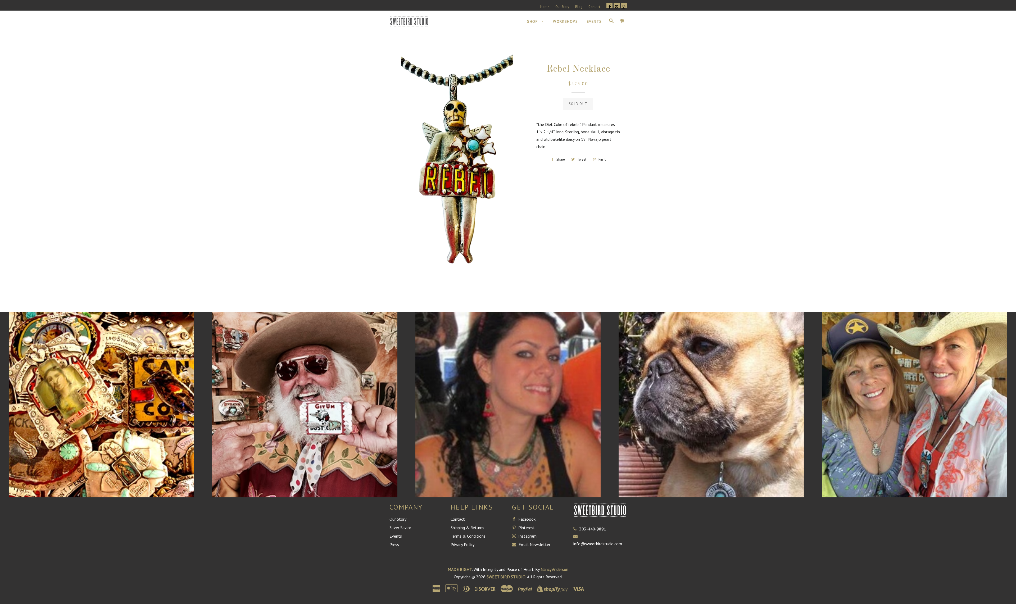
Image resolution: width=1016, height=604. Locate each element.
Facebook (526, 519)
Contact (594, 6)
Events (594, 21)
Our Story (562, 6)
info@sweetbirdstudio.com (597, 543)
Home (544, 6)
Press (394, 544)
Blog (578, 6)
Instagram (527, 536)
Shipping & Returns (467, 527)
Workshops (565, 21)
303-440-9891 (592, 529)
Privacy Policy (462, 544)
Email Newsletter (534, 544)
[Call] (576, 529)
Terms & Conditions (468, 536)
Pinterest (526, 527)
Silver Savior (400, 527)
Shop (533, 21)
